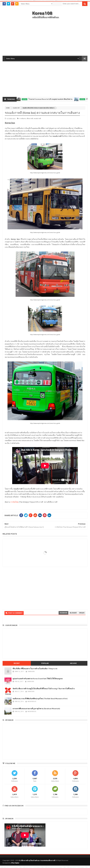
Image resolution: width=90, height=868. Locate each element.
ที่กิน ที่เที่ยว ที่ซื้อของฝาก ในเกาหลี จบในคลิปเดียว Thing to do (35, 669)
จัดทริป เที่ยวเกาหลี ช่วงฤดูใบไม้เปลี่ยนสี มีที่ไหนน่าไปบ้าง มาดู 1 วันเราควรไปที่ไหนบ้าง (44, 689)
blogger (73, 613)
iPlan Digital (15, 863)
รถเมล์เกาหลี (16, 108)
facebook (63, 613)
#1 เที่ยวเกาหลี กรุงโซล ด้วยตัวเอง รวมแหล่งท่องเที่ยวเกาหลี (37, 860)
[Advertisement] (45, 38)
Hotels (62, 99)
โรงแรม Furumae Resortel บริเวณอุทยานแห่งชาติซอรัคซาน (30, 99)
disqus (81, 613)
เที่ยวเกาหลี (30, 118)
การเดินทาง (22, 118)
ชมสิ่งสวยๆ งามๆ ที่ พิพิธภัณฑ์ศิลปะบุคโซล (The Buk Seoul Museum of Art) (40, 699)
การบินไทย (14, 502)
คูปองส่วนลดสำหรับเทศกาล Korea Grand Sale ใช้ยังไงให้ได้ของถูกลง (38, 679)
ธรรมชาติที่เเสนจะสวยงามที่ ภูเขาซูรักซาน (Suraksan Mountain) (36, 708)
